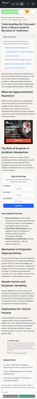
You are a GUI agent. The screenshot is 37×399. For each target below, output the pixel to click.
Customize (4, 392)
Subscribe (18, 206)
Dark (17, 4)
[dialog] (18, 391)
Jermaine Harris (14, 341)
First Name (6, 186)
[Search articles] (28, 4)
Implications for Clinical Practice (15, 68)
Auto (21, 4)
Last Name (6, 192)
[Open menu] (33, 4)
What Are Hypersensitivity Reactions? (16, 48)
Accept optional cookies (27, 396)
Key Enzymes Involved (12, 56)
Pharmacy (5, 3)
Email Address (7, 198)
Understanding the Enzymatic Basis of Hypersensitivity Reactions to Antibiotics (16, 42)
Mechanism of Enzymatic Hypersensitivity (18, 60)
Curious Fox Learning (21, 353)
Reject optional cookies (10, 396)
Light (13, 4)
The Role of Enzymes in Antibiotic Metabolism (19, 52)
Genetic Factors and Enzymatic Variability (18, 64)
